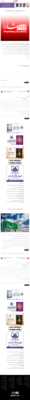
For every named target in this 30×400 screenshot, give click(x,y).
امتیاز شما (28, 265)
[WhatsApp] (6, 87)
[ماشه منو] (28, 1)
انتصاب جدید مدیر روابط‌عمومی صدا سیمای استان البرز (17, 200)
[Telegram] (12, 13)
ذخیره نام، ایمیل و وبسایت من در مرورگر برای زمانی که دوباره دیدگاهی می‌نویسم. (21, 111)
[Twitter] (14, 13)
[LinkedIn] (13, 13)
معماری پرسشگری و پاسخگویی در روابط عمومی (17, 187)
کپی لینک (26, 82)
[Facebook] (15, 13)
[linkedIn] (4, 87)
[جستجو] (1, 1)
